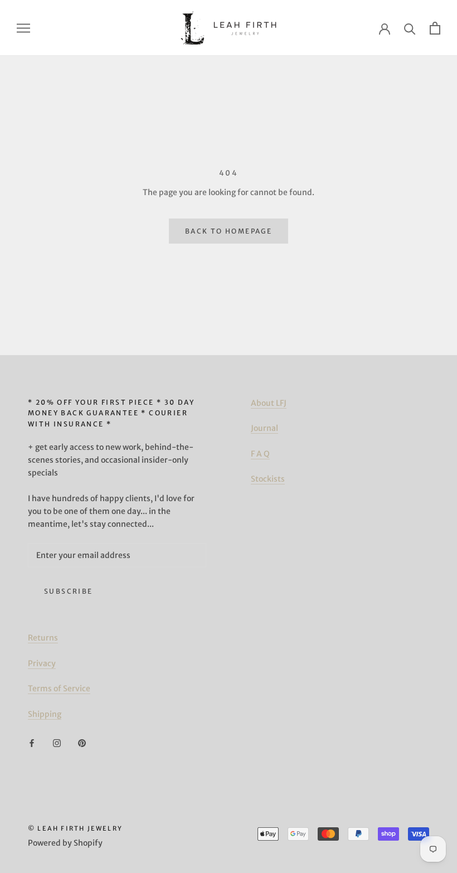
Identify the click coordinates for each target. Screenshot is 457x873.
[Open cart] (435, 28)
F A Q (260, 454)
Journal (264, 428)
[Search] (410, 28)
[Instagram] (57, 742)
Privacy (42, 663)
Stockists (268, 479)
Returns (43, 638)
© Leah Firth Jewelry (75, 828)
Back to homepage (228, 231)
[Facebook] (32, 742)
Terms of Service (59, 688)
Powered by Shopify (65, 843)
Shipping (44, 714)
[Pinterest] (82, 742)
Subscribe (68, 591)
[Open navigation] (23, 28)
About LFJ (268, 403)
